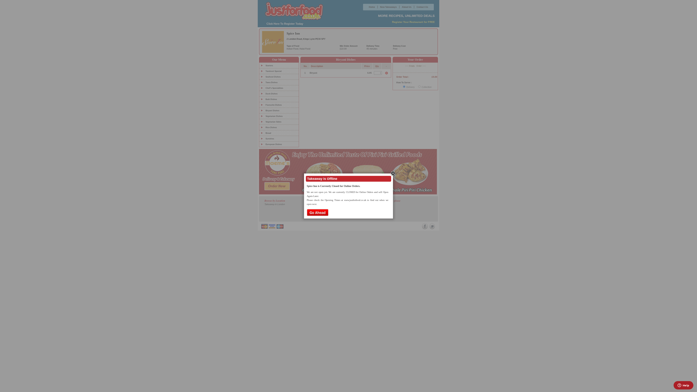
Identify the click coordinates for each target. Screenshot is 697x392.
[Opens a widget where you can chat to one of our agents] (683, 385)
